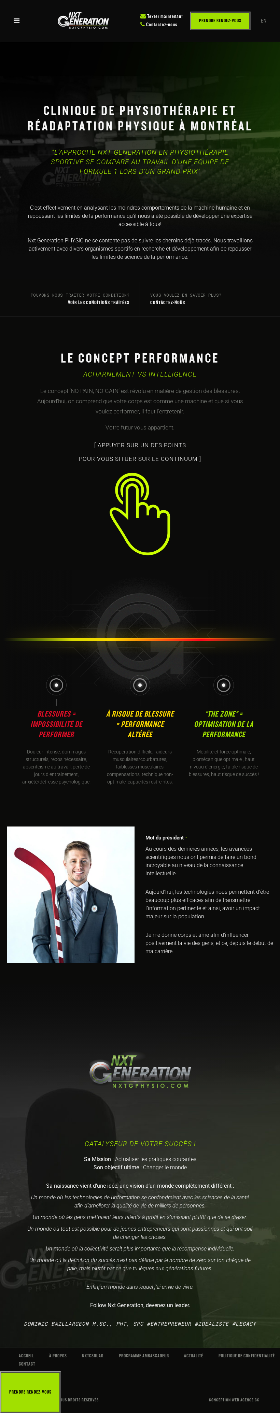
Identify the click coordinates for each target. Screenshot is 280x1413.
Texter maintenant (164, 16)
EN (263, 20)
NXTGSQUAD (92, 1355)
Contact (27, 1364)
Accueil (26, 1355)
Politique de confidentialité (247, 1355)
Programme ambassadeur (144, 1355)
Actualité (193, 1355)
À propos (58, 1355)
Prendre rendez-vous (220, 20)
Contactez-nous (161, 25)
